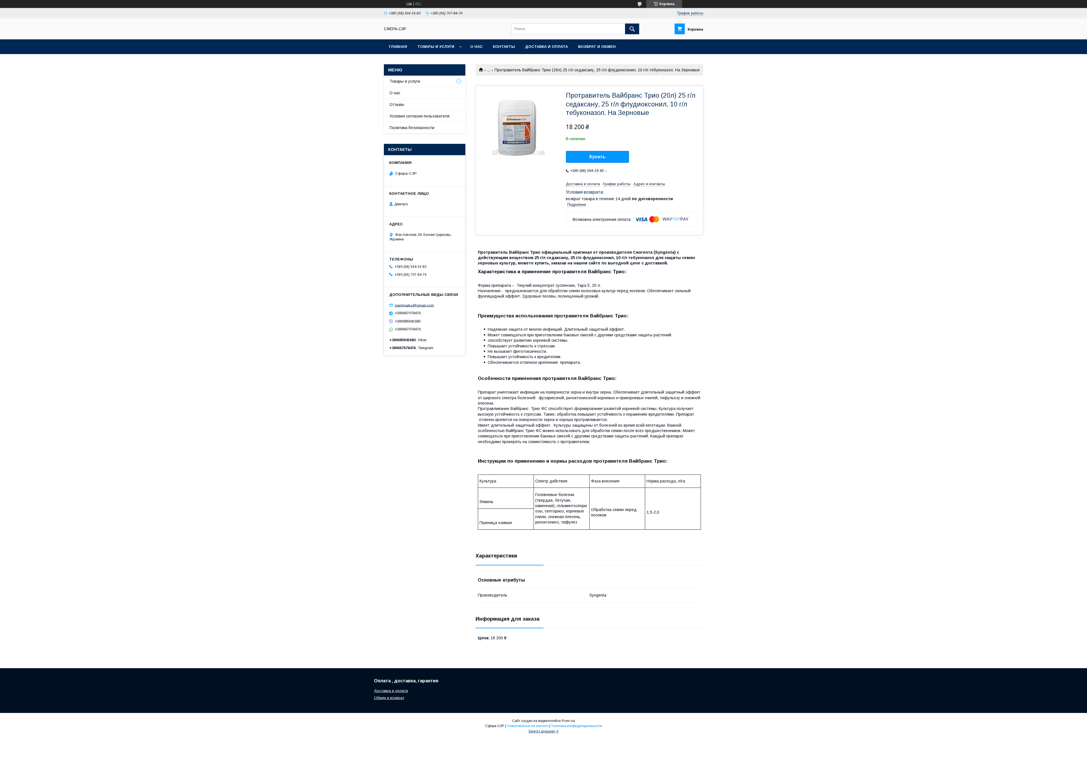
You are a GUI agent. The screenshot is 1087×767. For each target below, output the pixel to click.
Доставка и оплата (546, 46)
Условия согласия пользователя (420, 116)
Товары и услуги (435, 46)
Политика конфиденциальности (576, 726)
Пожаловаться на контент (527, 726)
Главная (398, 46)
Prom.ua (568, 721)
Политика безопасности (412, 127)
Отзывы (397, 104)
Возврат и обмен (597, 46)
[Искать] (632, 28)
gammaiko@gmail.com (414, 305)
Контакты (504, 46)
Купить (597, 156)
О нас (476, 46)
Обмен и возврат (389, 698)
